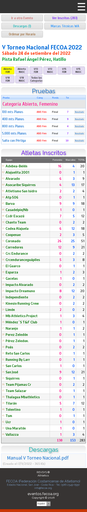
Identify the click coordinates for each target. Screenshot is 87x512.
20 (82, 166)
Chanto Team (16, 222)
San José (12, 372)
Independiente (17, 297)
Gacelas (12, 278)
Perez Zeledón (17, 334)
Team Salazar (16, 391)
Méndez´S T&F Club (21, 322)
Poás (9, 347)
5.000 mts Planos (14, 133)
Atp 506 (12, 197)
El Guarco (13, 266)
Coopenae (13, 235)
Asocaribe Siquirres (20, 185)
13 (73, 185)
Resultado (79, 112)
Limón (10, 309)
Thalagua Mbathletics (23, 397)
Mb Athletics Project (22, 316)
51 (82, 241)
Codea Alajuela (17, 228)
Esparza (12, 272)
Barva (10, 203)
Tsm (9, 416)
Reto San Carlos (18, 353)
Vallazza (12, 434)
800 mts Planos (13, 126)
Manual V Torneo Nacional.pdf (37, 457)
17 (82, 185)
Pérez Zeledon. (17, 341)
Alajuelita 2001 (17, 172)
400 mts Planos (13, 119)
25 (73, 241)
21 (82, 247)
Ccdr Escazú (15, 216)
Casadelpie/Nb (17, 210)
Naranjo (12, 328)
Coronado (13, 241)
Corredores (14, 247)
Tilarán (11, 403)
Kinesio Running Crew (22, 303)
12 (82, 216)
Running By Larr (18, 359)
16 (59, 166)
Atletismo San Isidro (21, 191)
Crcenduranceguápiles (23, 260)
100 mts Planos (12, 112)
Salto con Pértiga (14, 140)
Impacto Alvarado (19, 284)
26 (59, 241)
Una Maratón (16, 428)
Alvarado (13, 178)
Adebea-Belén (16, 166)
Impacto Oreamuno (20, 291)
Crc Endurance (17, 253)
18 (82, 203)
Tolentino (13, 409)
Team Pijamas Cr (18, 384)
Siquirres (12, 378)
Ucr (8, 422)
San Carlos (14, 366)
